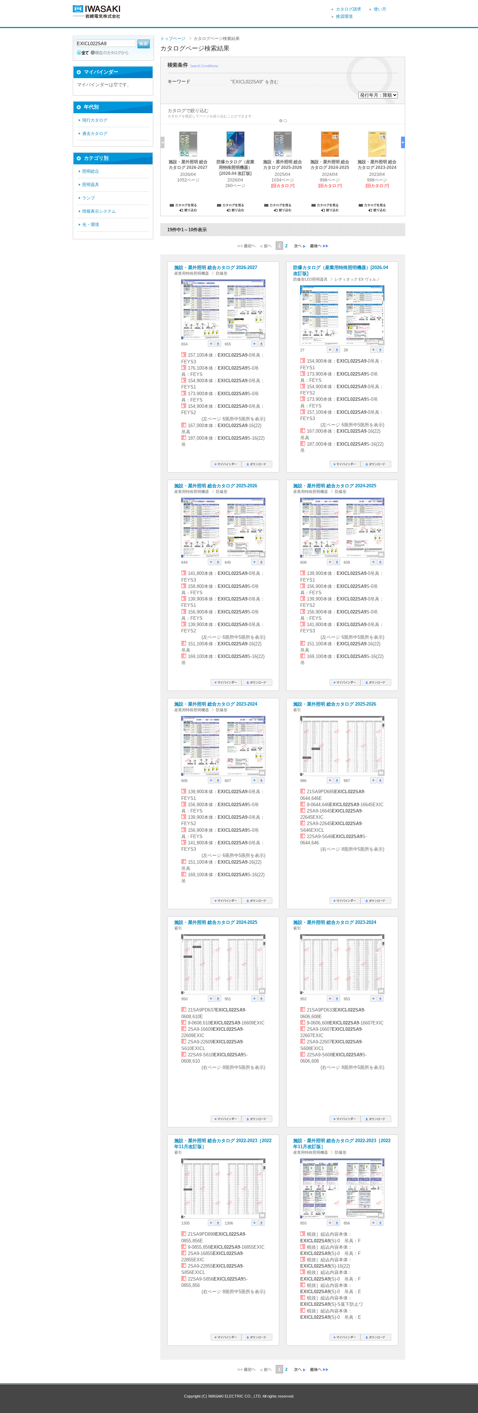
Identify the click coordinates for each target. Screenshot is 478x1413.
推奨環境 (344, 16)
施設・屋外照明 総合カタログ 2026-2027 (215, 267)
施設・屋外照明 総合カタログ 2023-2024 (215, 704)
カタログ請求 (348, 9)
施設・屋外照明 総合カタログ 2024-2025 (334, 485)
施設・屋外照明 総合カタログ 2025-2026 (215, 485)
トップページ (172, 38)
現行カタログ (94, 120)
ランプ (88, 198)
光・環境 (90, 224)
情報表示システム (99, 211)
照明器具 (90, 184)
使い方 (380, 9)
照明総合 (90, 171)
